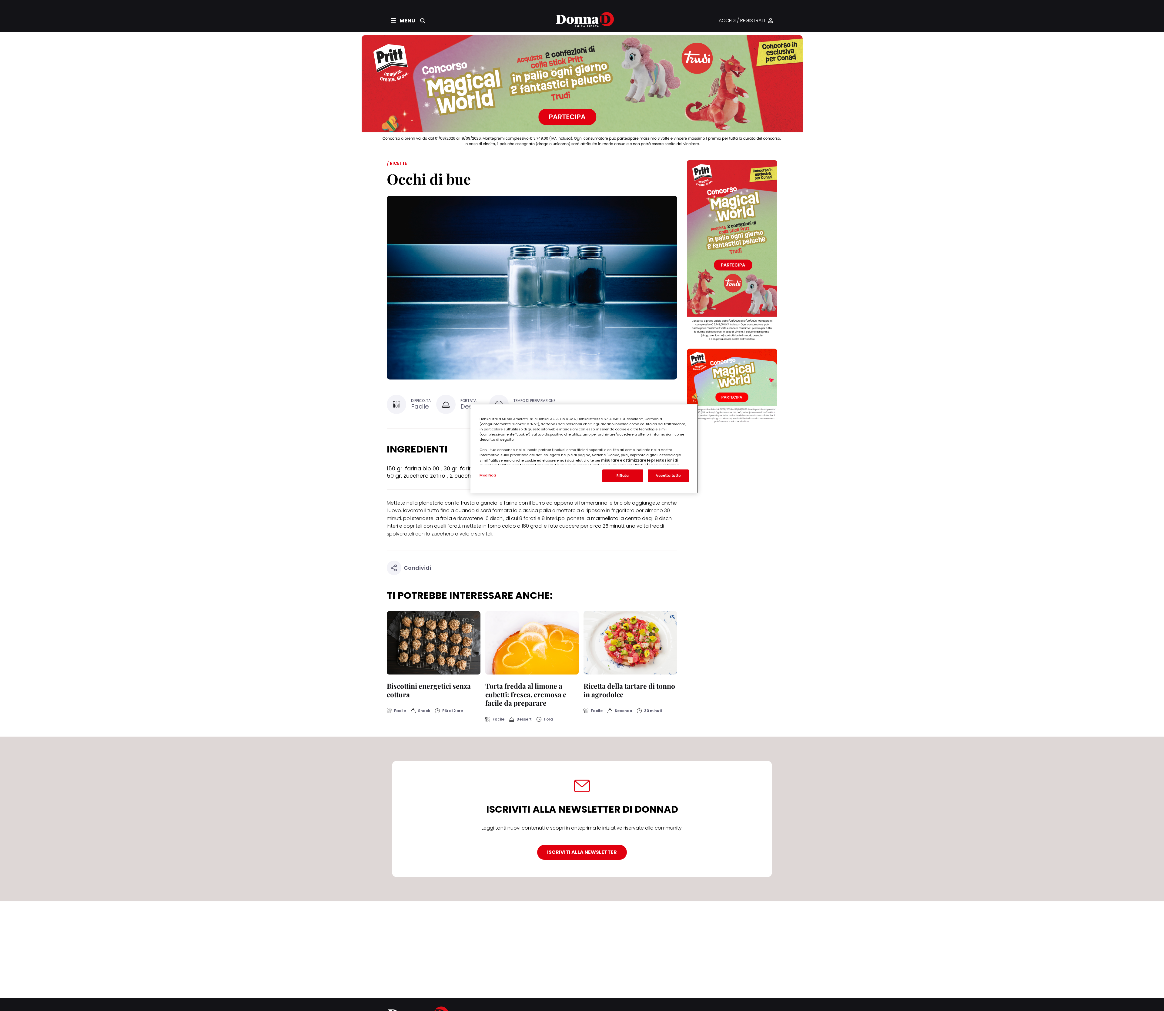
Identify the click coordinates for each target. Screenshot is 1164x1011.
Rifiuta (623, 475)
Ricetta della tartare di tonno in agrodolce (629, 690)
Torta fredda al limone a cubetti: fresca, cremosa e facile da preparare (526, 694)
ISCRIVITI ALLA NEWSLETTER (582, 852)
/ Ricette (397, 163)
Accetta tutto (668, 475)
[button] (403, 20)
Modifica (488, 475)
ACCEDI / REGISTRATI (742, 21)
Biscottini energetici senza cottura (429, 690)
